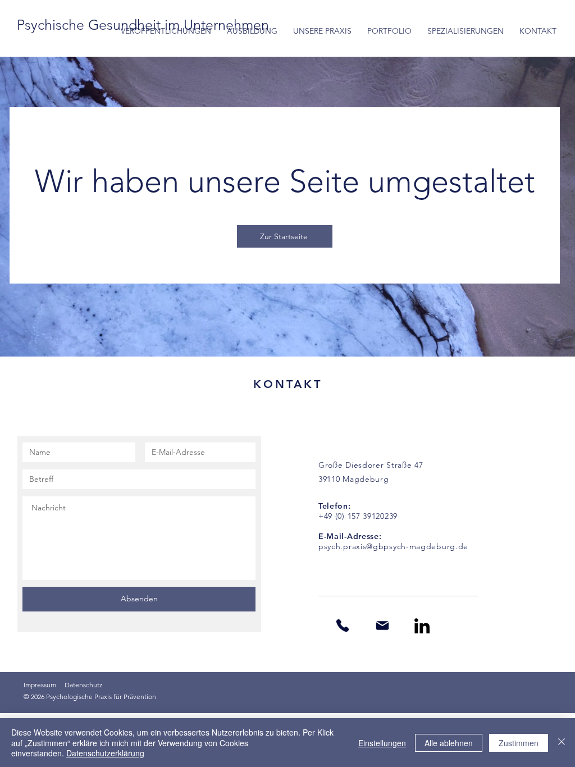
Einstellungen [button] (382, 742)
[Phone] (342, 626)
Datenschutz (83, 685)
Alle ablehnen (449, 742)
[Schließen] (561, 742)
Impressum (40, 685)
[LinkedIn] (422, 626)
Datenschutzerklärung (105, 753)
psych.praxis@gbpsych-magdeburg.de (393, 546)
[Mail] (382, 626)
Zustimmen (519, 742)
